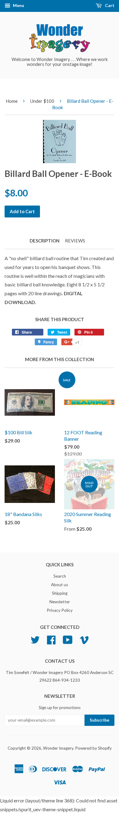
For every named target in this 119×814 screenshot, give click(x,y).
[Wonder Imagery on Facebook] (51, 639)
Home (12, 101)
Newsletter (59, 601)
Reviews (75, 240)
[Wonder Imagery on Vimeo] (84, 639)
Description (45, 240)
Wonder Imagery (58, 748)
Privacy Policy (60, 610)
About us (59, 584)
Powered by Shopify (93, 748)
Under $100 (42, 101)
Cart (109, 5)
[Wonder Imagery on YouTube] (68, 639)
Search (59, 576)
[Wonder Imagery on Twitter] (35, 639)
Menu (18, 5)
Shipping (59, 593)
